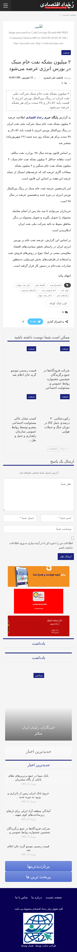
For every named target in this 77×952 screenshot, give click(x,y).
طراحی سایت (49, 945)
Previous (5, 701)
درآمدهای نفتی (62, 295)
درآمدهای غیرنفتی (29, 290)
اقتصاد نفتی (40, 285)
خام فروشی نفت (48, 290)
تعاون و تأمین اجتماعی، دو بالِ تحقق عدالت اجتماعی (41, 739)
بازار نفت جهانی (23, 285)
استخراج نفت (55, 285)
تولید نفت (65, 290)
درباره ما (36, 897)
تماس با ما (21, 897)
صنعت (66, 52)
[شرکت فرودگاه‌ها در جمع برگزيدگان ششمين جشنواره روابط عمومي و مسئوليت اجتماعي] (55, 356)
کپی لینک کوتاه (58, 303)
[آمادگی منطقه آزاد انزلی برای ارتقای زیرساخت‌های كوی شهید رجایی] (63, 815)
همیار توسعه (27, 945)
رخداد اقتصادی (34, 117)
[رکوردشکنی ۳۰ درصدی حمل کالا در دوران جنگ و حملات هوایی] (55, 404)
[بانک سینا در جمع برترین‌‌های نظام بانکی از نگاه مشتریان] (63, 780)
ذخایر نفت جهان (45, 295)
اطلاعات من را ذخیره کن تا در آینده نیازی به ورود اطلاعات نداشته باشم (41, 545)
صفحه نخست (54, 897)
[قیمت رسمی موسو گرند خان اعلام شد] (21, 356)
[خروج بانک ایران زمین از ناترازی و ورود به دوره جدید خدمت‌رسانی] (63, 798)
